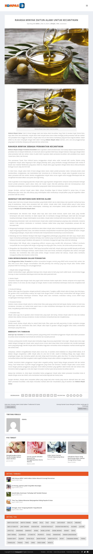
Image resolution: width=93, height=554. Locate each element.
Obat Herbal (12, 534)
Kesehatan (35, 526)
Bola (21, 480)
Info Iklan (49, 552)
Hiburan (78, 522)
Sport (62, 538)
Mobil (36, 530)
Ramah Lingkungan (69, 534)
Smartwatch (52, 538)
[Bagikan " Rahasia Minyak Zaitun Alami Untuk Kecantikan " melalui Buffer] (44, 395)
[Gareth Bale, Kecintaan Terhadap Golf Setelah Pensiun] (8, 494)
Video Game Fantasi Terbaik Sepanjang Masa (55, 456)
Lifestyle (52, 23)
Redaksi (43, 552)
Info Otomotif (13, 526)
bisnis (35, 522)
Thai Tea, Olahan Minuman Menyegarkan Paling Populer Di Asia (32, 500)
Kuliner (74, 526)
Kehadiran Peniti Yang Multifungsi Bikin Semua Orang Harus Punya (76, 458)
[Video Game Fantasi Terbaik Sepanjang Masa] (56, 447)
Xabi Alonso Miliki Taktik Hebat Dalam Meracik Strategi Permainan (33, 478)
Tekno (83, 538)
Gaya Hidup (61, 522)
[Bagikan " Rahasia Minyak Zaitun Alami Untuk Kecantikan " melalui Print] (55, 395)
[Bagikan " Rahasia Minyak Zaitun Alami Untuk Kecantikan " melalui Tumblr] (33, 395)
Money (66, 530)
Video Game (41, 542)
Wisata (50, 542)
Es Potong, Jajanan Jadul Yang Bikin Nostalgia (26, 486)
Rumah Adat (12, 538)
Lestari (81, 526)
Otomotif (31, 534)
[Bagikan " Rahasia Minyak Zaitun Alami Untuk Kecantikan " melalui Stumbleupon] (48, 395)
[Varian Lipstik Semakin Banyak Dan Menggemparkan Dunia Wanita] (36, 448)
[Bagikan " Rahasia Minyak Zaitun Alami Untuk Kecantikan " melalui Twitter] (26, 395)
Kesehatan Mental (62, 526)
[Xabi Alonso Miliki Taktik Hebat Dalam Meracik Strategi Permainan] (8, 479)
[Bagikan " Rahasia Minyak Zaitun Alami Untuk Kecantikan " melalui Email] (51, 395)
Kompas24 (18, 552)
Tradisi (20, 542)
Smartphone (41, 538)
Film (47, 522)
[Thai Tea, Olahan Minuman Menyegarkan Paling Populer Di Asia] (8, 501)
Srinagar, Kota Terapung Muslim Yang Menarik (27, 508)
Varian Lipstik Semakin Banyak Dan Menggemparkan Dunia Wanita (35, 459)
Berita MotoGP (13, 522)
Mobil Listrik (45, 530)
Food (21, 487)
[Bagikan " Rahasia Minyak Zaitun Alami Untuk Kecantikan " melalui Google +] (30, 395)
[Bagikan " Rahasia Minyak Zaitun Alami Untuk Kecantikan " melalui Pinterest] (37, 395)
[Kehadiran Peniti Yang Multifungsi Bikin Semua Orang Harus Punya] (77, 448)
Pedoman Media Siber (72, 552)
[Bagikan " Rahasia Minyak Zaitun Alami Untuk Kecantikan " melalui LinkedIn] (41, 395)
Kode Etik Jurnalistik (59, 552)
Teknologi (11, 542)
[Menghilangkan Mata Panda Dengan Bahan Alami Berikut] (15, 447)
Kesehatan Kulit (47, 526)
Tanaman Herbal (72, 538)
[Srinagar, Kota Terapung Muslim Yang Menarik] (8, 509)
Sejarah (21, 538)
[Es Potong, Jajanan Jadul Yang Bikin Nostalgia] (8, 487)
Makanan (19, 530)
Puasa (48, 534)
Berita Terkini (26, 522)
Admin (38, 23)
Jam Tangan (25, 526)
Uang (33, 542)
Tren (27, 542)
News (21, 509)
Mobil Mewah (57, 530)
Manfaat (28, 530)
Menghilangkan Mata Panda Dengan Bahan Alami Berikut (13, 457)
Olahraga (22, 534)
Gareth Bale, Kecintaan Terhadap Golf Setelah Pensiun (29, 493)
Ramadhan (56, 534)
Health (69, 522)
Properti (41, 534)
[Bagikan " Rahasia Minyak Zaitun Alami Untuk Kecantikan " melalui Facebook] (22, 395)
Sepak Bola (30, 538)
